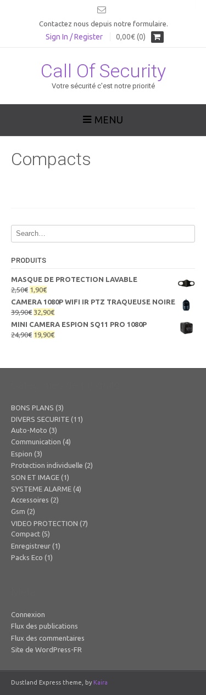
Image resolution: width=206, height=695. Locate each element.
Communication (36, 441)
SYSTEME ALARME (41, 489)
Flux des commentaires (48, 638)
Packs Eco (27, 557)
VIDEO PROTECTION (44, 523)
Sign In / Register (74, 36)
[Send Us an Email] (101, 9)
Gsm (18, 511)
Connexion (28, 614)
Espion (21, 453)
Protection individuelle (47, 465)
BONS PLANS (32, 407)
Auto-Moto (29, 430)
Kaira (100, 682)
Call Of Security (103, 71)
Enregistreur (31, 546)
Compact (25, 534)
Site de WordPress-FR (46, 649)
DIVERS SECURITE (40, 419)
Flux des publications (44, 626)
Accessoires (30, 500)
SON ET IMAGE (35, 477)
